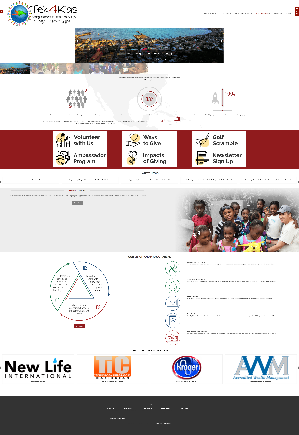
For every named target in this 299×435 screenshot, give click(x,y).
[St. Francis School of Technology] (74, 68)
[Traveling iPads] (104, 68)
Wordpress (159, 423)
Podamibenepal (167, 423)
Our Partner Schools (243, 13)
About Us (277, 13)
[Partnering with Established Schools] (149, 40)
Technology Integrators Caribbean (38, 381)
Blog (288, 13)
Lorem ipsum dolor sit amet (31, 180)
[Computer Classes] (133, 68)
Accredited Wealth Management (186, 381)
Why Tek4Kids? (209, 13)
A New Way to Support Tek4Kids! (112, 381)
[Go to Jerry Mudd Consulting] (260, 368)
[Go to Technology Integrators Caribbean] (38, 368)
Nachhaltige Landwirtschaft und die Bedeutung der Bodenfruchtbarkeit (209, 180)
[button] (77, 41)
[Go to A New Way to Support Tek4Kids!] (112, 368)
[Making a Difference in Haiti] (44, 68)
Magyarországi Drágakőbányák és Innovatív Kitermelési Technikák (90, 180)
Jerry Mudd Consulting (261, 381)
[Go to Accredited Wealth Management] (186, 368)
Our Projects (225, 13)
